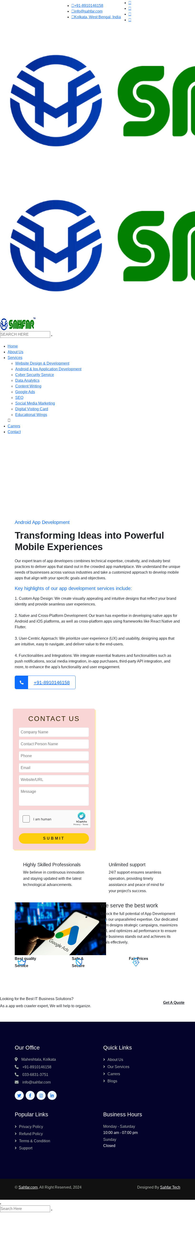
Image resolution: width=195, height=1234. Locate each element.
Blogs (112, 1081)
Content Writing (28, 386)
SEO (19, 398)
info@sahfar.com (88, 11)
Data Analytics (27, 380)
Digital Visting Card (31, 409)
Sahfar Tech (170, 1187)
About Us (15, 352)
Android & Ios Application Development (48, 369)
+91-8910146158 (88, 6)
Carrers (14, 426)
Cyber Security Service (34, 375)
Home (13, 346)
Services (15, 358)
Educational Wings (31, 415)
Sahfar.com (28, 1187)
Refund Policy (31, 1134)
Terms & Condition (34, 1141)
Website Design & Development (42, 363)
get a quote (174, 1003)
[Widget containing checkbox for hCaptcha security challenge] (55, 819)
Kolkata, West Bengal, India (97, 17)
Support (25, 1148)
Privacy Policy (31, 1127)
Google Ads (25, 392)
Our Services (118, 1067)
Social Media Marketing (35, 403)
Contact (14, 432)
